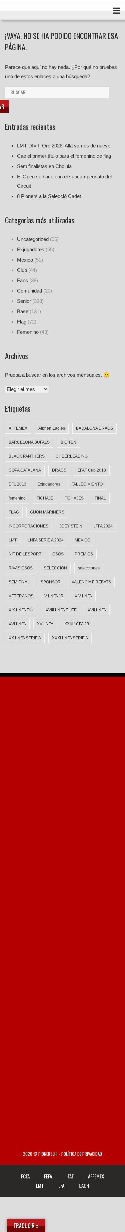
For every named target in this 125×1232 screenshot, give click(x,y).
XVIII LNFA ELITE (61, 610)
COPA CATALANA (25, 470)
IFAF (70, 1176)
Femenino (28, 332)
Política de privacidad (81, 1154)
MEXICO (82, 540)
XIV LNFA (83, 596)
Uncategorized (33, 239)
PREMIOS (84, 554)
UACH (84, 1185)
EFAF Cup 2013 (91, 470)
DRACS (59, 470)
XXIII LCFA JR (76, 624)
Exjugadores (30, 249)
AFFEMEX (18, 428)
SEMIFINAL (19, 582)
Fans (22, 280)
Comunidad (29, 291)
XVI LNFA (17, 624)
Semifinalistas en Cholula (44, 166)
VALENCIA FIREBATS (91, 582)
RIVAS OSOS (21, 568)
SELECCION (55, 568)
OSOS (58, 554)
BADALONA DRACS (94, 428)
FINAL (100, 498)
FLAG (14, 512)
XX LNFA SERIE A (25, 638)
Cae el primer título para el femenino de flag (64, 156)
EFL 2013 (17, 484)
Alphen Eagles (51, 428)
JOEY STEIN (70, 526)
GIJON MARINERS (47, 512)
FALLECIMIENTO (87, 484)
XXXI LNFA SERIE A (70, 638)
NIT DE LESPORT (25, 554)
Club (22, 270)
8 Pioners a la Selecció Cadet (49, 196)
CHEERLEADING (72, 456)
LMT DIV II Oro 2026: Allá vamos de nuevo (63, 145)
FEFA (48, 1176)
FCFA (25, 1176)
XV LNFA (45, 624)
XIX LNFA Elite (22, 610)
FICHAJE (45, 498)
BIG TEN (68, 442)
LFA (61, 1185)
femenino (17, 498)
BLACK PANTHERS (27, 456)
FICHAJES (74, 498)
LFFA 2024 (103, 526)
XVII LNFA (97, 610)
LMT (13, 540)
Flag (21, 321)
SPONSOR (51, 582)
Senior (24, 301)
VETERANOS (21, 596)
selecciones (89, 568)
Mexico (25, 260)
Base (22, 311)
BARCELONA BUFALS (29, 442)
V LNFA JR (54, 596)
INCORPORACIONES (28, 526)
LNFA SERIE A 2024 (46, 540)
